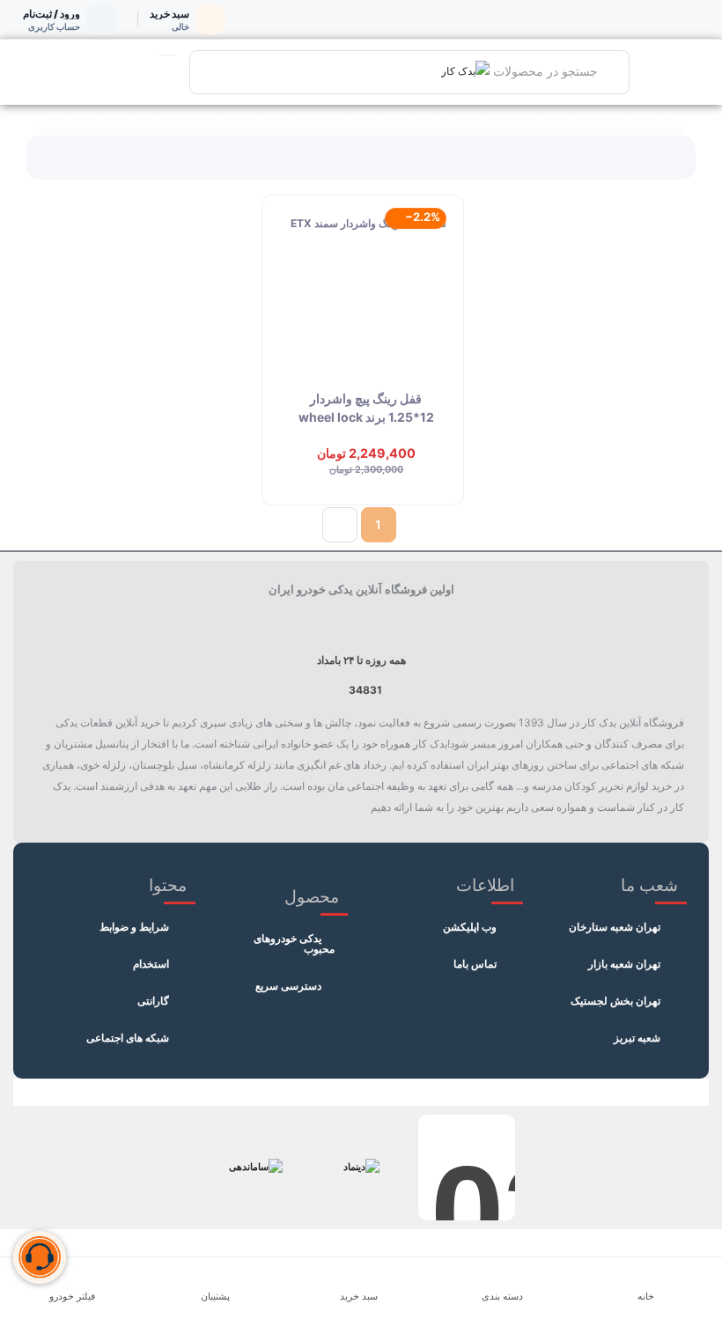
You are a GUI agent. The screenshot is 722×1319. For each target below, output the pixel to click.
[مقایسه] (433, 276)
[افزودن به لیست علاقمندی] (433, 236)
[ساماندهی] (255, 1167)
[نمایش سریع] (433, 316)
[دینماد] (361, 1167)
